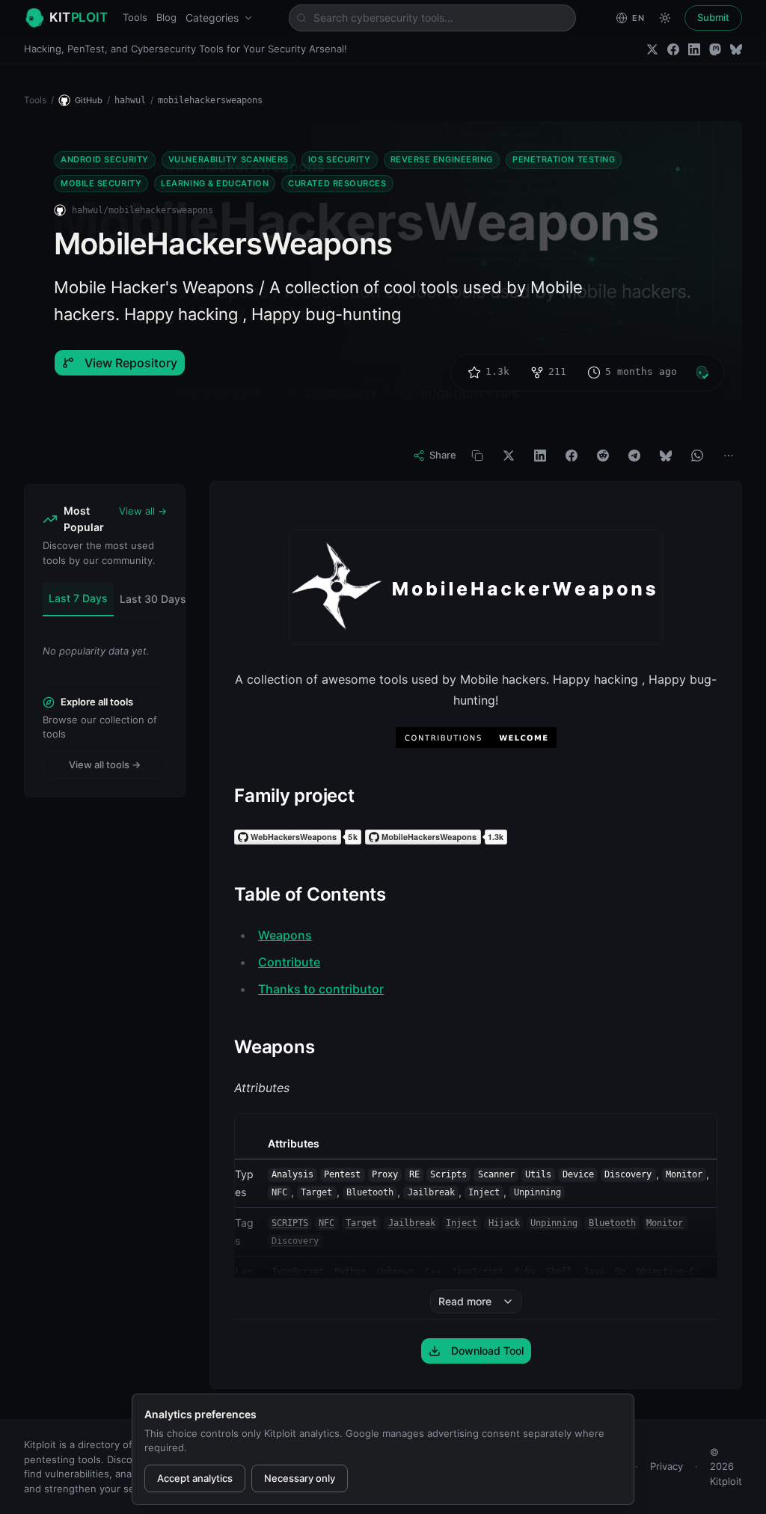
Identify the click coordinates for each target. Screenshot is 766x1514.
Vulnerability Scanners (228, 159)
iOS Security (339, 159)
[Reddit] (602, 455)
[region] (475, 1219)
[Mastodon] (715, 49)
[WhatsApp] (697, 455)
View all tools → (105, 764)
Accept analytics (195, 1478)
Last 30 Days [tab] (153, 598)
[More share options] (728, 455)
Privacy (666, 1466)
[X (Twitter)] (652, 49)
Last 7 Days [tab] (78, 598)
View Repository (131, 362)
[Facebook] (673, 49)
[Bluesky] (736, 49)
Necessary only (299, 1478)
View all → (143, 511)
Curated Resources (337, 183)
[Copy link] (477, 455)
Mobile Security (101, 183)
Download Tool (487, 1350)
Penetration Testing (563, 159)
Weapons (285, 935)
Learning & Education (215, 183)
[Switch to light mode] (665, 17)
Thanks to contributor (321, 988)
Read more (464, 1301)
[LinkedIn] (694, 49)
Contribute (289, 961)
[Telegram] (634, 455)
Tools (135, 17)
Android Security (105, 159)
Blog (166, 17)
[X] (508, 455)
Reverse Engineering (441, 159)
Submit (713, 17)
